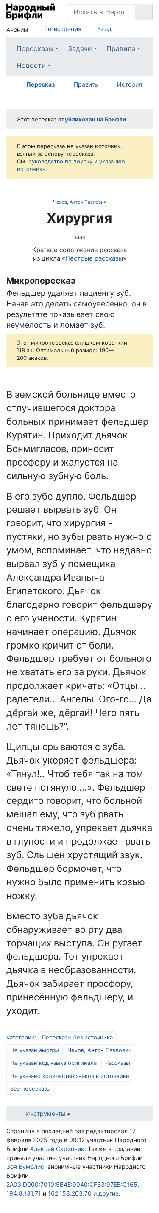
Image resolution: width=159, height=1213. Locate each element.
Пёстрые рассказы (94, 258)
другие (108, 1193)
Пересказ (40, 84)
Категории (20, 1037)
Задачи (80, 48)
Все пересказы (30, 1088)
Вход (104, 28)
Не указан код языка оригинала (53, 1062)
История (129, 84)
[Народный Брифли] (30, 11)
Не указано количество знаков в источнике (69, 1076)
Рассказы (117, 1062)
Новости (31, 65)
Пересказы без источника (77, 1037)
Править (86, 84)
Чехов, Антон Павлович (79, 202)
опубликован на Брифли (92, 119)
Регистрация (62, 28)
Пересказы (35, 48)
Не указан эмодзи (34, 1050)
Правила (120, 48)
